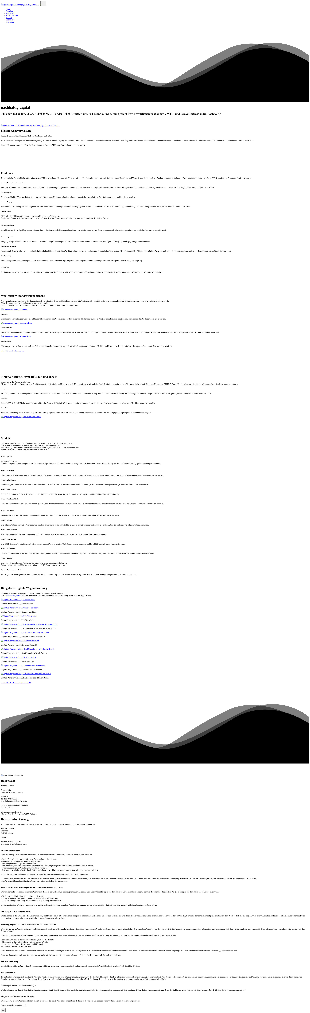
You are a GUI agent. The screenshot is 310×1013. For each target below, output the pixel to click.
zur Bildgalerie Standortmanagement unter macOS (16, 682)
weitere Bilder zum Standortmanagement (13, 351)
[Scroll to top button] (3, 1010)
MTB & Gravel (12, 15)
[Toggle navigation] (43, 3)
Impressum (10, 22)
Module (9, 18)
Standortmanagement (12, 595)
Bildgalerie (10, 20)
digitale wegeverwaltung (31, 5)
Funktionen (10, 11)
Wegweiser (10, 13)
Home (8, 9)
